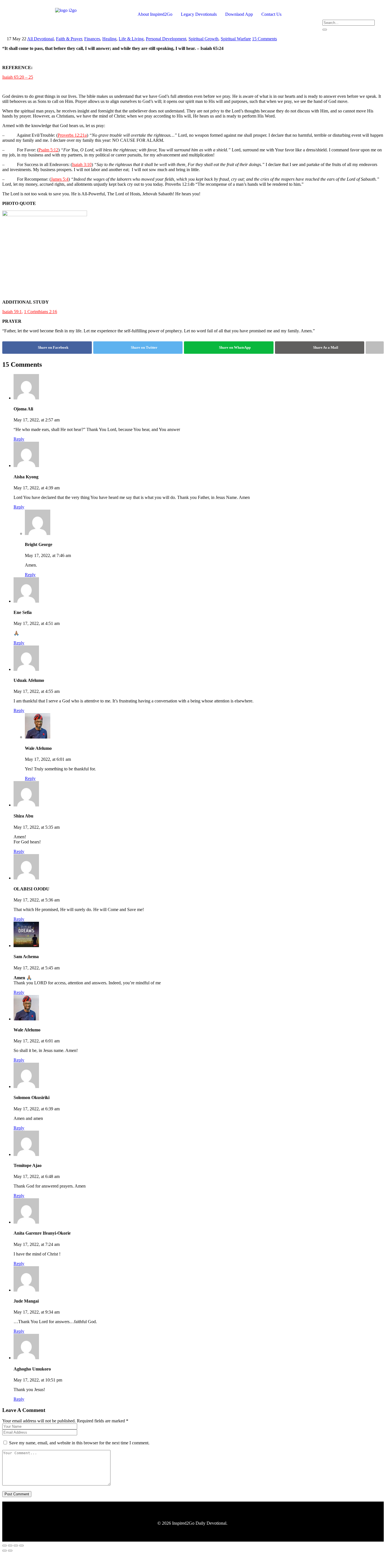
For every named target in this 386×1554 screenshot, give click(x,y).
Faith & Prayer (69, 38)
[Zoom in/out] (4, 1545)
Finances (92, 38)
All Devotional (40, 38)
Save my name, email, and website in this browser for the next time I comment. (79, 1442)
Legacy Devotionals (199, 14)
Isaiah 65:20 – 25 (17, 77)
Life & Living (131, 38)
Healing (109, 38)
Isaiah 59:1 (12, 311)
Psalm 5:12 (48, 149)
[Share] (16, 1545)
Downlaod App (239, 14)
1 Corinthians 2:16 (40, 311)
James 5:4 (59, 179)
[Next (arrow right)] (10, 1550)
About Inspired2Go (155, 14)
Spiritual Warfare (236, 38)
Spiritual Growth (203, 38)
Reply (19, 439)
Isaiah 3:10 (82, 164)
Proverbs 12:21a (72, 135)
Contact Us (271, 14)
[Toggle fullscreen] (10, 1545)
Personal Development (166, 38)
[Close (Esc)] (21, 1545)
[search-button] (324, 29)
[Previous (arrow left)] (4, 1550)
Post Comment (17, 1494)
